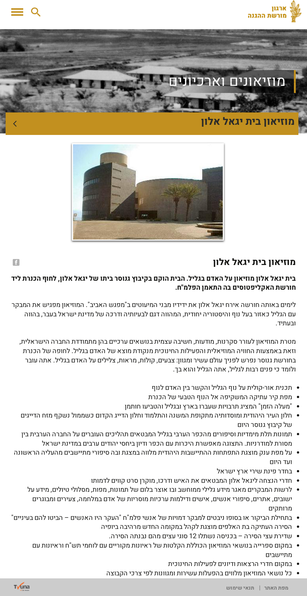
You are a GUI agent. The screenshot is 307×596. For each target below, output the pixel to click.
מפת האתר (276, 588)
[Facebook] (15, 262)
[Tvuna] (22, 587)
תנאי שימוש (240, 588)
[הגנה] (277, 11)
